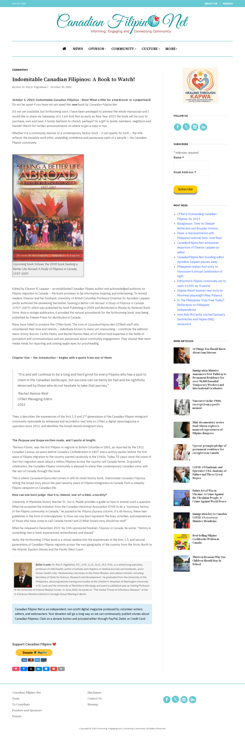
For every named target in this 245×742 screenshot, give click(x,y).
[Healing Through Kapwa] (200, 85)
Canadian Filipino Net (26, 692)
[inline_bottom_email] (61, 669)
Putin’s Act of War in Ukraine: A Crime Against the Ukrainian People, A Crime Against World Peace (209, 496)
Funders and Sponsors (27, 710)
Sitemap (93, 704)
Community (123, 48)
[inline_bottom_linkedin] (38, 669)
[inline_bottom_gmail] (53, 669)
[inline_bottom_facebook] (23, 669)
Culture (150, 48)
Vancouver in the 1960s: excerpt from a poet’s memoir (206, 404)
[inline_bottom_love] (16, 669)
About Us (211, 3)
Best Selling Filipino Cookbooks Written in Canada (205, 539)
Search (228, 3)
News (78, 48)
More (170, 48)
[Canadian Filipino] (122, 23)
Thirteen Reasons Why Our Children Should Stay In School (209, 560)
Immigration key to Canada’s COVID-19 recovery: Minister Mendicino (209, 517)
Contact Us (95, 698)
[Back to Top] (234, 731)
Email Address (185, 172)
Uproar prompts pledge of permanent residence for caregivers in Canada (209, 449)
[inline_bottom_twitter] (31, 669)
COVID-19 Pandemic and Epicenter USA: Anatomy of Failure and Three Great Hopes (209, 473)
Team (15, 698)
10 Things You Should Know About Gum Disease (209, 350)
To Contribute (21, 704)
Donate (17, 716)
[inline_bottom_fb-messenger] (46, 669)
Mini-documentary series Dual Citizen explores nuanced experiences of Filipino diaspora (208, 428)
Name (179, 157)
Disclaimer (94, 692)
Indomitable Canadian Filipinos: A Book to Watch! (73, 79)
